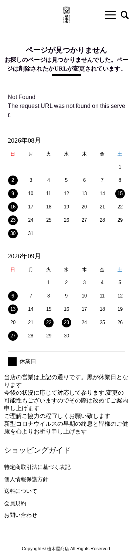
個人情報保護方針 (26, 479)
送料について (20, 491)
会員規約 (15, 503)
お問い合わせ (20, 515)
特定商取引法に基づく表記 (37, 467)
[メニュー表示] (110, 15)
